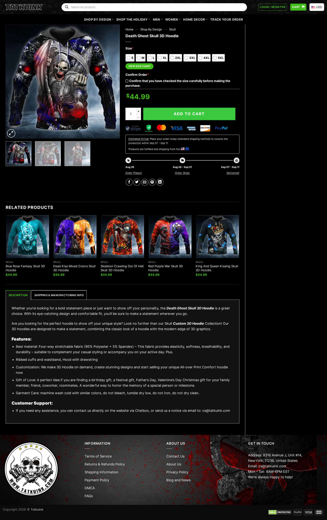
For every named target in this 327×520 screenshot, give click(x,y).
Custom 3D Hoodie (188, 323)
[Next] (112, 81)
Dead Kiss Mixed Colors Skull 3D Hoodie (74, 268)
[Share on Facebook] (129, 182)
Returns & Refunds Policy (105, 464)
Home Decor (194, 19)
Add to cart (189, 113)
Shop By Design (97, 19)
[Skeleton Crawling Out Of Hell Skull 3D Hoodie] (122, 236)
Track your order (226, 19)
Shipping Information (101, 472)
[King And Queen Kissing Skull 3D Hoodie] (217, 236)
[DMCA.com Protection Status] (280, 512)
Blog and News (178, 480)
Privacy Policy (177, 472)
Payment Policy (97, 480)
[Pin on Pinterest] (152, 182)
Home (129, 29)
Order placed (133, 172)
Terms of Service (98, 456)
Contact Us (175, 456)
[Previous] (12, 81)
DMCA (90, 488)
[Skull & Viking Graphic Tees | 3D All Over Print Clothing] (24, 7)
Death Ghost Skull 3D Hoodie (190, 308)
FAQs (89, 496)
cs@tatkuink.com (216, 411)
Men (156, 19)
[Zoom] (11, 133)
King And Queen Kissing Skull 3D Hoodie (217, 268)
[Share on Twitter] (136, 182)
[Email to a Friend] (144, 182)
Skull (172, 29)
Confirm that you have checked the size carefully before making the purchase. (177, 83)
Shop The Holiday (132, 19)
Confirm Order (137, 74)
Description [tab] (18, 295)
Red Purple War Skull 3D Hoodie (165, 268)
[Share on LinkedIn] (160, 182)
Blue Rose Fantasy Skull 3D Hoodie (25, 268)
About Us (173, 464)
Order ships (182, 172)
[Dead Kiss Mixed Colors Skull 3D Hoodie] (75, 236)
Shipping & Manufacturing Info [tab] (59, 295)
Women (171, 19)
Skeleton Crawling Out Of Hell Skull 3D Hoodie (122, 268)
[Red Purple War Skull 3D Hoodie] (170, 236)
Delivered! (233, 172)
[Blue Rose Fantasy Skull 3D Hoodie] (27, 236)
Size (129, 48)
